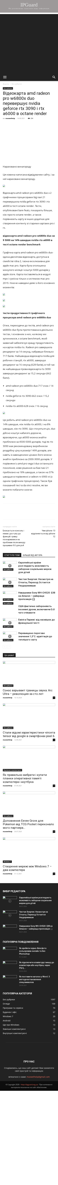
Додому (6, 84)
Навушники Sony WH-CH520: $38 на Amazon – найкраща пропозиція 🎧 (36, 596)
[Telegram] (31, 125)
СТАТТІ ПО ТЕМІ (12, 555)
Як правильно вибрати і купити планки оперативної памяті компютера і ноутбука (25, 778)
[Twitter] (18, 125)
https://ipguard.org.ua (29, 1084)
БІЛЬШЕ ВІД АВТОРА (32, 555)
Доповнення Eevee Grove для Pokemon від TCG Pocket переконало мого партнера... (28, 824)
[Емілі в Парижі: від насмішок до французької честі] (10, 623)
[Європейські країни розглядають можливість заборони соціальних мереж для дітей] (10, 566)
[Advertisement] (29, 43)
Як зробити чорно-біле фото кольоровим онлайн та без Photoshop (32, 951)
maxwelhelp (10, 118)
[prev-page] (4, 647)
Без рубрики (17, 84)
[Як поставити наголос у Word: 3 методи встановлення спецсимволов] (10, 980)
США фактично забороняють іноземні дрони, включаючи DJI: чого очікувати (36, 609)
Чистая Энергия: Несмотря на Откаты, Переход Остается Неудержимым (35, 582)
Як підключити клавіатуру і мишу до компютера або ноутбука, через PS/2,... (36, 965)
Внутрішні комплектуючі (12, 770)
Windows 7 (7, 862)
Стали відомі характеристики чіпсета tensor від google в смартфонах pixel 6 (29, 734)
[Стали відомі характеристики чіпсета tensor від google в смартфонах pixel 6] (29, 716)
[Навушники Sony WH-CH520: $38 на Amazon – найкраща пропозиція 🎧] (10, 596)
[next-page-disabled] (9, 647)
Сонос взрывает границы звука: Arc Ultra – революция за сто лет (28, 692)
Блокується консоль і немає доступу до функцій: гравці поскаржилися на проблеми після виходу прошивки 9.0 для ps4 (14, 538)
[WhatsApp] (38, 125)
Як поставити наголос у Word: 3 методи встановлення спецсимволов (34, 979)
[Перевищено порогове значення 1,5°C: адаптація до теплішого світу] (10, 636)
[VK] (12, 125)
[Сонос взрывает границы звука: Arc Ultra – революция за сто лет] (29, 674)
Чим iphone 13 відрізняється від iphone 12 (43, 533)
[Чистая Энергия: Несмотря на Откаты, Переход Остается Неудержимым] (10, 582)
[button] (4, 77)
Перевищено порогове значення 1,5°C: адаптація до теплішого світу (35, 636)
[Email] (44, 125)
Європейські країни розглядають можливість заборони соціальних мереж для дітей (35, 900)
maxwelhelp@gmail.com (38, 1076)
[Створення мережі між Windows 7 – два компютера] (29, 850)
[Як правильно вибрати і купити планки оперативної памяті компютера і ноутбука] (29, 758)
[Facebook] (5, 125)
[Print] (51, 125)
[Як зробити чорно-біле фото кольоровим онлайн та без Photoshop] (10, 952)
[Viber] (25, 125)
